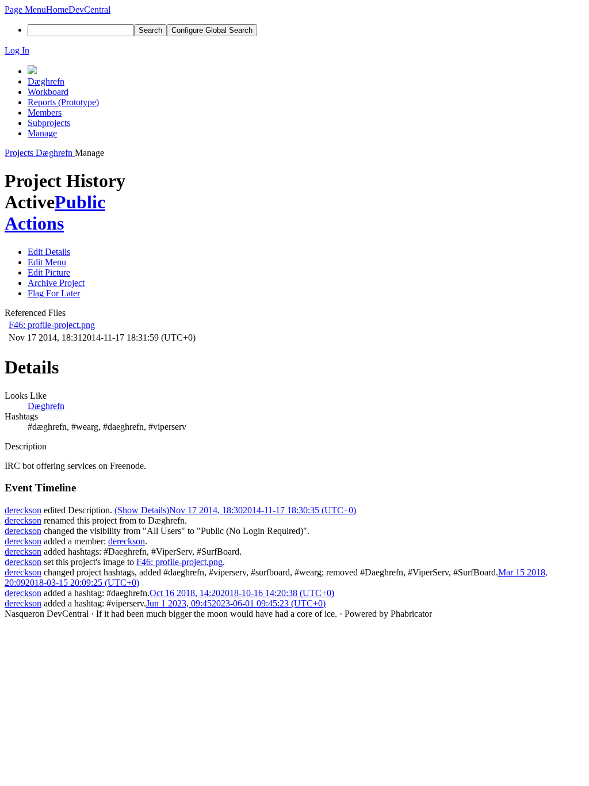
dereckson (23, 510)
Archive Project (56, 283)
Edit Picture (49, 272)
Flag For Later (54, 293)
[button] (25, 9)
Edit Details (49, 252)
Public (80, 202)
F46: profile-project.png (52, 325)
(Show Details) (141, 510)
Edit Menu (47, 262)
